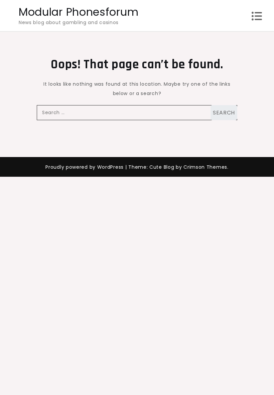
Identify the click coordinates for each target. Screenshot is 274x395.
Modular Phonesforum (78, 11)
